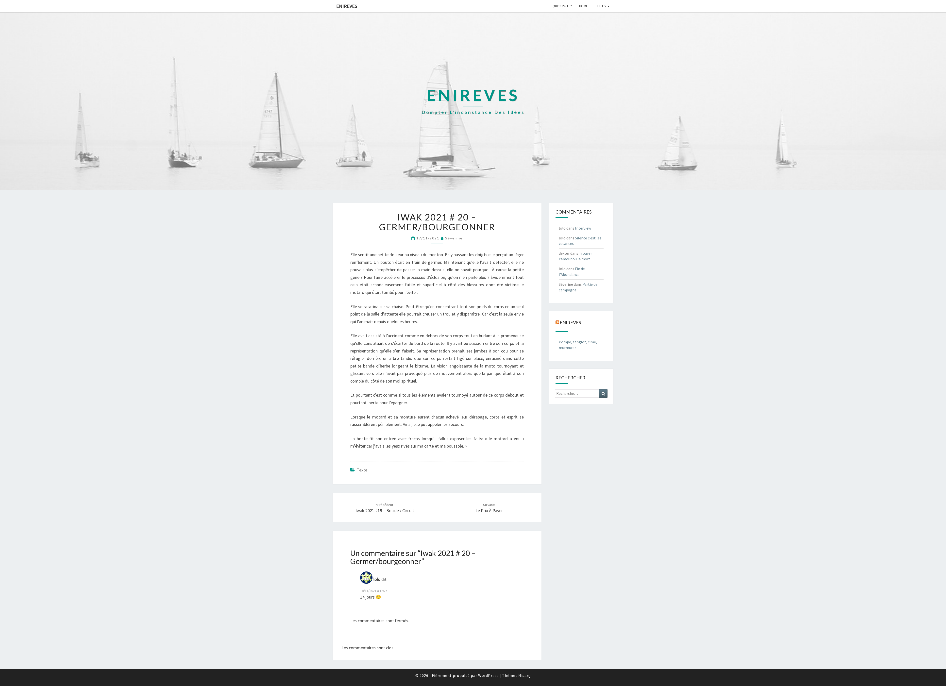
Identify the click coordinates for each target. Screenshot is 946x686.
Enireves (346, 6)
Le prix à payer (489, 508)
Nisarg (524, 675)
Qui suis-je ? (562, 6)
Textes (600, 6)
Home (583, 6)
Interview (583, 228)
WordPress (488, 675)
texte (362, 470)
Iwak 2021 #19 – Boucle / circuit (384, 508)
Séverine (454, 238)
